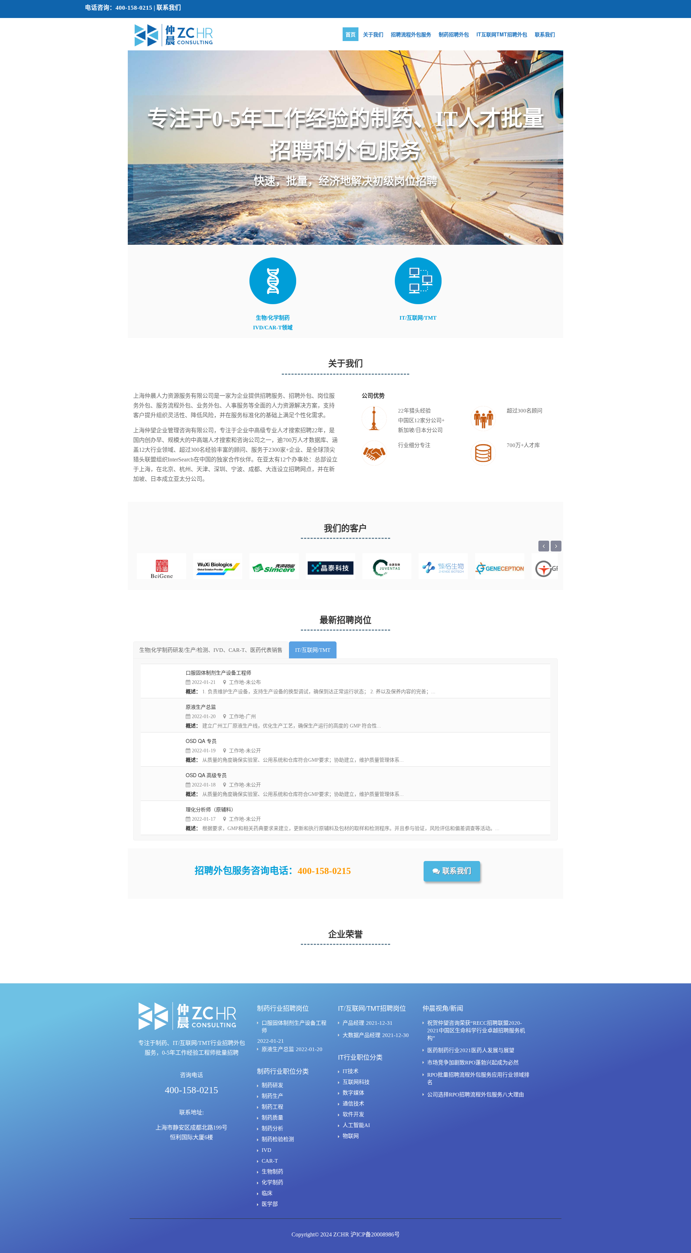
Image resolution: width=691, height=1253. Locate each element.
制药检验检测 (278, 1139)
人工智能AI (356, 1125)
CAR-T (270, 1161)
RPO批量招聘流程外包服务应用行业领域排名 (478, 1078)
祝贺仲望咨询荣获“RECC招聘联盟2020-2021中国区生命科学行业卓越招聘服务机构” (476, 1030)
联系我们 (169, 7)
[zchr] (183, 35)
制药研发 (272, 1085)
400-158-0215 (134, 7)
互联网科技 (356, 1082)
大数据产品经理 (361, 1035)
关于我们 (373, 34)
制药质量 (272, 1118)
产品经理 (353, 1023)
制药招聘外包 (454, 34)
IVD (266, 1150)
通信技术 (353, 1103)
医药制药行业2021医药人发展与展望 (470, 1050)
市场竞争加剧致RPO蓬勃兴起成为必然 (473, 1062)
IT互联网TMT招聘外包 (502, 34)
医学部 (270, 1204)
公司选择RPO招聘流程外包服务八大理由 (475, 1094)
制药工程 (272, 1107)
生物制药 (272, 1172)
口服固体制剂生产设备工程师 (294, 1026)
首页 (351, 34)
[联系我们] (452, 879)
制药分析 (272, 1128)
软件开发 (353, 1114)
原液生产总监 (278, 1049)
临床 (267, 1193)
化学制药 (272, 1182)
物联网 (351, 1136)
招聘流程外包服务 (411, 34)
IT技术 (350, 1071)
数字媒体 (353, 1093)
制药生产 (272, 1096)
